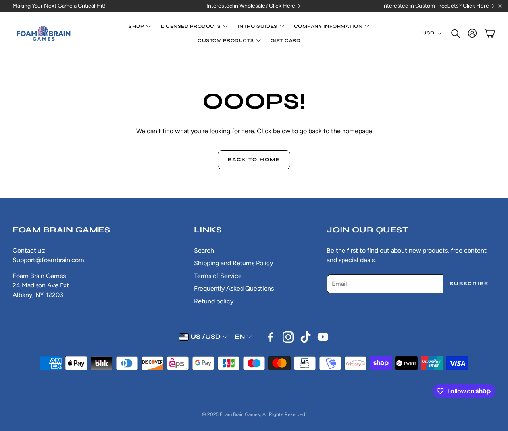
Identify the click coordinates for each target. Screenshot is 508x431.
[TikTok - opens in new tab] (305, 337)
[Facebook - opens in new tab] (270, 337)
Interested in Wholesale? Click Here (250, 6)
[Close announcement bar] (500, 6)
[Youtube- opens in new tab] (323, 337)
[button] (454, 33)
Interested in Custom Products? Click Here (435, 6)
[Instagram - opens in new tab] (288, 337)
